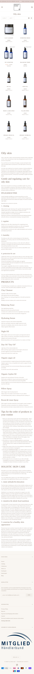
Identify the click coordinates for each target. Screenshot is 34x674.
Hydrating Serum (8, 318)
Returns (3, 611)
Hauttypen (3, 571)
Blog (2, 575)
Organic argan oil (8, 358)
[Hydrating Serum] (25, 28)
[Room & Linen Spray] (8, 101)
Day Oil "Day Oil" (8, 344)
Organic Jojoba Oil (8, 374)
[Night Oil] (25, 77)
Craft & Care (9, 661)
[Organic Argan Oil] (8, 125)
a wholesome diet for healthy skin (22, 517)
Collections (4, 566)
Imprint (3, 616)
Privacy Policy (4, 609)
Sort (11, 18)
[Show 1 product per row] (29, 18)
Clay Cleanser (6, 290)
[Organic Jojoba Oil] (25, 125)
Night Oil (5, 331)
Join (29, 595)
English (15, 657)
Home (2, 561)
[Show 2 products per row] (31, 18)
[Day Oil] (8, 77)
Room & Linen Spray (9, 400)
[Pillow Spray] (25, 101)
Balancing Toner (7, 305)
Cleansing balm (24, 418)
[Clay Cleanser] (8, 28)
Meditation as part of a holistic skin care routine (12, 496)
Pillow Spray (6, 388)
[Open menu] (3, 7)
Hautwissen (4, 573)
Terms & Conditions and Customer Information (12, 618)
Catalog (3, 563)
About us (3, 568)
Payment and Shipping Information (9, 613)
